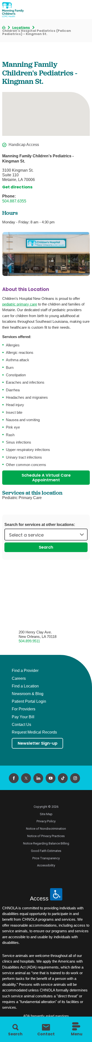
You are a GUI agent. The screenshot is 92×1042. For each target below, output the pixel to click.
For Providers (23, 709)
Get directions (17, 187)
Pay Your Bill (23, 717)
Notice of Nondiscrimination (46, 828)
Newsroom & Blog (27, 694)
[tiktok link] (63, 778)
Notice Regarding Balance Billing (46, 843)
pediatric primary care (19, 304)
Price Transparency (46, 858)
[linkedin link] (38, 778)
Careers (19, 679)
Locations (21, 27)
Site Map (46, 814)
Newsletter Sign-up (37, 743)
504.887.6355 (14, 201)
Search (46, 547)
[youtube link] (50, 778)
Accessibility (46, 865)
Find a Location (25, 686)
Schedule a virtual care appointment (46, 477)
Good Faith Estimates (46, 851)
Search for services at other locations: (39, 524)
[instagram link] (75, 778)
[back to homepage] (3, 27)
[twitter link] (26, 778)
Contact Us (21, 725)
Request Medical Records (34, 732)
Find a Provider (25, 671)
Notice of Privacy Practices (46, 836)
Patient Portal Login (29, 701)
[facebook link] (14, 778)
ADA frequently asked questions (46, 1016)
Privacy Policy (46, 821)
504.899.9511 (29, 641)
